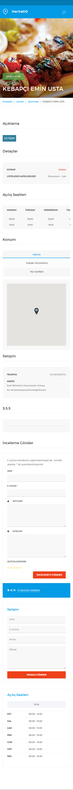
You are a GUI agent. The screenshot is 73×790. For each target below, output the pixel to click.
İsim (10, 471)
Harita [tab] (36, 254)
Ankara (62, 169)
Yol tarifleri (37, 271)
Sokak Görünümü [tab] (37, 263)
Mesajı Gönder (36, 674)
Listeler (20, 101)
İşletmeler (33, 101)
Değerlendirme (16, 561)
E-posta (12, 486)
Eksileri (17, 531)
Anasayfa (7, 101)
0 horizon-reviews (29, 590)
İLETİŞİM (9, 138)
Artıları (17, 501)
